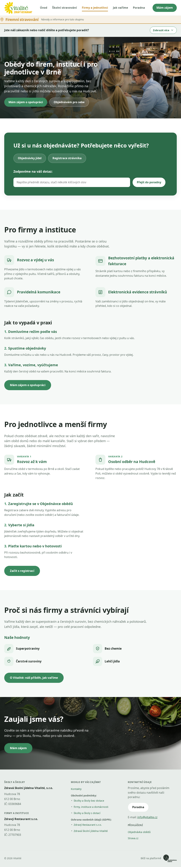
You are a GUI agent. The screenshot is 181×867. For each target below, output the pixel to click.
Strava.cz (133, 838)
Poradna (139, 8)
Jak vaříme (120, 8)
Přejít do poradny (149, 182)
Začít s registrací (22, 571)
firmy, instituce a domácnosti (91, 807)
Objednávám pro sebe (69, 102)
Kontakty (76, 789)
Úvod (43, 8)
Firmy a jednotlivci (95, 8)
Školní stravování (64, 8)
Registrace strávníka (67, 158)
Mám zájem (164, 8)
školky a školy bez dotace (89, 800)
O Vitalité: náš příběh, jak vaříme (34, 678)
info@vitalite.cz (147, 817)
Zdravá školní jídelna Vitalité (91, 831)
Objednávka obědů (139, 832)
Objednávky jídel (30, 158)
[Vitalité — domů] (18, 8)
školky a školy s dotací (87, 813)
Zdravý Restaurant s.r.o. (88, 824)
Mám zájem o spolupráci (25, 102)
